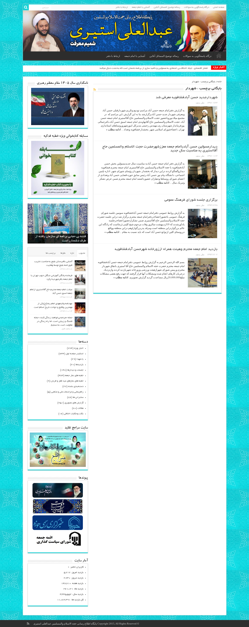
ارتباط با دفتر (122, 7)
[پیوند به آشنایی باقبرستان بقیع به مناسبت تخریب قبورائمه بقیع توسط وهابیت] (80, 265)
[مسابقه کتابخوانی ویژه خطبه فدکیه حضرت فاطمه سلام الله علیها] (57, 194)
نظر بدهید (200, 103)
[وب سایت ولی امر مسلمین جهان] (57, 497)
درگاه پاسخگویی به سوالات (196, 7)
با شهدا (80, 359)
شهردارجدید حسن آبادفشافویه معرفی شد (186, 98)
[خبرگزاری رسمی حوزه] (57, 529)
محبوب (82, 253)
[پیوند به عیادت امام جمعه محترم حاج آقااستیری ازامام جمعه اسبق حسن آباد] (80, 293)
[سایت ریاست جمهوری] (57, 513)
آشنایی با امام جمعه (141, 7)
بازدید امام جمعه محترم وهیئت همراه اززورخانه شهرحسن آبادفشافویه (166, 249)
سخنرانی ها (78, 397)
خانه (219, 81)
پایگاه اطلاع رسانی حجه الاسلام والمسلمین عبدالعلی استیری (65, 623)
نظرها (63, 253)
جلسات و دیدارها (75, 370)
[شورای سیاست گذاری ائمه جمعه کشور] (57, 545)
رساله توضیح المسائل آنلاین (167, 7)
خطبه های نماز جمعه (74, 375)
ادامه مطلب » (113, 129)
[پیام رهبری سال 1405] (57, 124)
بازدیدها (79, 364)
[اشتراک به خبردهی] (94, 89)
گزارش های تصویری (74, 403)
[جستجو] (26, 7)
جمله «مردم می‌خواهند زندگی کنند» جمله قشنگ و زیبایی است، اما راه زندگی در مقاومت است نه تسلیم (53, 321)
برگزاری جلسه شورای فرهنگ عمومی (190, 200)
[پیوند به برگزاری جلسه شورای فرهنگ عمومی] (202, 223)
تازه (72, 253)
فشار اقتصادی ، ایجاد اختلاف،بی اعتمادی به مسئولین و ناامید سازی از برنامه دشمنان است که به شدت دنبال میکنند (153, 68)
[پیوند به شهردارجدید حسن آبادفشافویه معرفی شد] (202, 121)
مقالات (80, 408)
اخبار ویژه (78, 348)
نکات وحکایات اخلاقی (73, 413)
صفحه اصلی (218, 7)
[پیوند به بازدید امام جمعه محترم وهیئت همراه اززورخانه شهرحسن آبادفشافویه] (202, 272)
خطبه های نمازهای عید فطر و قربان (67, 381)
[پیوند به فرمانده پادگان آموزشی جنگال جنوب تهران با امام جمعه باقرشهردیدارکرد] (80, 279)
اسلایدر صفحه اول (74, 353)
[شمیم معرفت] (124, 31)
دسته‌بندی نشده (75, 386)
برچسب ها (51, 253)
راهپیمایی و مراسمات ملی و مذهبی (67, 392)
